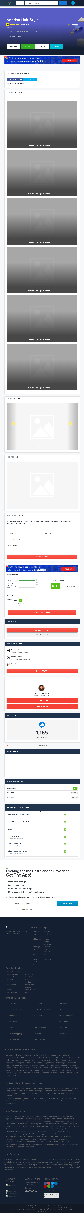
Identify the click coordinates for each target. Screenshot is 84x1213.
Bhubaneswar (18, 1068)
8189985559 (31, 1190)
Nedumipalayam (34, 1136)
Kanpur (64, 1057)
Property (19, 1165)
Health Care (56, 1165)
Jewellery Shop (39, 1167)
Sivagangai (16, 1098)
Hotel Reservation (14, 972)
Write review (12, 545)
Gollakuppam (23, 1124)
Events (35, 962)
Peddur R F (52, 1139)
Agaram (9, 1116)
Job (35, 1021)
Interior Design (67, 1165)
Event (61, 1009)
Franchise (47, 959)
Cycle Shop (64, 1167)
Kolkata (66, 1055)
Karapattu (54, 1126)
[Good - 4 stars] (20, 528)
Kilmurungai (10, 1129)
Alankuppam (54, 1116)
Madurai (37, 1070)
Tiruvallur (26, 1101)
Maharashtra (25, 1060)
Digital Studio (52, 1167)
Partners (37, 1034)
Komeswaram (21, 1129)
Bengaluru (10, 1055)
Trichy (8, 1065)
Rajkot (20, 1073)
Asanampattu (17, 1119)
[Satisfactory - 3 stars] (16, 528)
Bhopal (8, 1068)
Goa (34, 1057)
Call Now (42, 46)
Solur (68, 1141)
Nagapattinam (11, 1093)
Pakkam (45, 1136)
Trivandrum (36, 1073)
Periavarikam (63, 1139)
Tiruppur (18, 1101)
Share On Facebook (15, 79)
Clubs (76, 1165)
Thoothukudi (50, 1098)
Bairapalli (28, 1119)
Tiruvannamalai (37, 1101)
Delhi (36, 1055)
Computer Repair (21, 1159)
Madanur (53, 1131)
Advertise (36, 949)
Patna (75, 1070)
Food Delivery (12, 974)
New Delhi (35, 1060)
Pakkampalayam (56, 1136)
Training (51, 1162)
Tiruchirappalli (61, 1098)
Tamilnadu (10, 1063)
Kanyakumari (22, 1091)
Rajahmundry (11, 1073)
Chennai (18, 1055)
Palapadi (67, 1136)
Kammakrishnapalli (13, 1126)
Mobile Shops (9, 1165)
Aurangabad (73, 1065)
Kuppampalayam (25, 1131)
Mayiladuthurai (67, 1091)
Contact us (37, 934)
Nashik (61, 1070)
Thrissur (27, 1073)
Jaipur (58, 1057)
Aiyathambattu (42, 1116)
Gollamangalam (36, 1124)
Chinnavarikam (58, 1121)
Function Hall (61, 1162)
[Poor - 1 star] (9, 528)
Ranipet (9, 1096)
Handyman (11, 984)
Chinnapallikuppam (44, 1121)
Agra (48, 1065)
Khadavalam (74, 1126)
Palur (34, 1139)
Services (47, 931)
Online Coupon (40, 1028)
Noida (42, 1065)
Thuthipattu (10, 1147)
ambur (20, 1075)
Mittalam (58, 1134)
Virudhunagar (11, 1103)
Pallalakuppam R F (13, 1139)
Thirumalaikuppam (52, 1144)
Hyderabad (52, 1055)
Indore (57, 1068)
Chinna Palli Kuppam (27, 1121)
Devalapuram (71, 1121)
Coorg (29, 1057)
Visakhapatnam (66, 1073)
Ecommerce (12, 992)
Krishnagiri (38, 1091)
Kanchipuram (11, 1091)
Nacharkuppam (69, 1134)
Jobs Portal (29, 977)
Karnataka (21, 1057)
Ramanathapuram (68, 1093)
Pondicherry (45, 1060)
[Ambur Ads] (42, 60)
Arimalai (70, 1116)
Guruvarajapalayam (51, 1124)
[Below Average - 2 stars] (12, 528)
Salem (8, 1098)
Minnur (51, 1134)
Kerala (71, 1057)
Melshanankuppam (39, 1134)
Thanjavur (34, 1098)
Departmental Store (24, 1167)
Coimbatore (28, 1055)
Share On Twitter (30, 79)
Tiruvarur (48, 1101)
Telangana (20, 1063)
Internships (13, 1021)
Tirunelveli (72, 1098)
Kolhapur (20, 1070)
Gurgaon (15, 1065)
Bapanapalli (37, 1119)
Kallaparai (73, 1124)
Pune (60, 1055)
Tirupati (28, 1063)
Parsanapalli (42, 1139)
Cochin (45, 1068)
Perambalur (44, 1093)
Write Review (14, 46)
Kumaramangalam (72, 1129)
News (46, 962)
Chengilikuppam (12, 1121)
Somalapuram (11, 1144)
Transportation (73, 1162)
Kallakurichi (75, 1088)
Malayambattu (64, 1131)
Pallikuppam (25, 1139)
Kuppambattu (11, 1131)
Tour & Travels (45, 1165)
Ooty (14, 1075)
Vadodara (46, 1073)
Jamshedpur (11, 1070)
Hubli (51, 1068)
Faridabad (24, 1065)
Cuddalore (49, 1088)
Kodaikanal (48, 1091)
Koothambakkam (49, 1129)
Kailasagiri (64, 1124)
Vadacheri (21, 1147)
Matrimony (29, 974)
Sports (35, 1165)
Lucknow (15, 1060)
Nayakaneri (22, 1136)
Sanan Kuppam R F (44, 1141)
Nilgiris (30, 1093)
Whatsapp (28, 46)
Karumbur (63, 1126)
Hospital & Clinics (10, 1162)
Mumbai (43, 1055)
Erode (8, 1075)
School (27, 992)
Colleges (42, 1159)
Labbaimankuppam (40, 1131)
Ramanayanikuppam (27, 1141)
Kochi (78, 1057)
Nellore (68, 1070)
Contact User (42, 700)
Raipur (64, 1060)
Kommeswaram (35, 1129)
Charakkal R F (69, 1119)
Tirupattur (10, 1101)
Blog (34, 964)
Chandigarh (36, 1068)
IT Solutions (8, 1159)
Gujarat (41, 1057)
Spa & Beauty (39, 1040)
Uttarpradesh (38, 1063)
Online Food (63, 1028)
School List (63, 1034)
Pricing (46, 957)
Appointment (42, 706)
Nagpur (54, 1070)
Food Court (28, 1165)
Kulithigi (60, 1129)
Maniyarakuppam (12, 1134)
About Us (36, 931)
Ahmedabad (11, 1057)
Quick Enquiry (42, 671)
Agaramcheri (19, 1116)
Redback (61, 1206)
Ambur (63, 1116)
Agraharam (29, 1116)
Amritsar (64, 1065)
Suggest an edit (42, 630)
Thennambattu (24, 1144)
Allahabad (55, 1065)
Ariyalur (8, 1088)
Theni (41, 1098)
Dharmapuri (58, 1088)
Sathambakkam (59, 1141)
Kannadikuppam (43, 1126)
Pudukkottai (55, 1093)
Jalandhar (65, 1068)
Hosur (76, 1073)
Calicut (27, 1068)
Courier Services (15, 1009)
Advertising (74, 1167)
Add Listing (37, 939)
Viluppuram (64, 1101)
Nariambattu (11, 1136)
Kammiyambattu (28, 1126)
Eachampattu (11, 1124)
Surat (70, 1060)
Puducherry (56, 1060)
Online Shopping (15, 1034)
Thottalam (74, 1144)
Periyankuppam (12, 1141)
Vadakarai (30, 1147)
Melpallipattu (26, 1134)
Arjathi (8, 1119)
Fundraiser (38, 1015)
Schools (33, 1159)
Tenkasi (25, 1098)
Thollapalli (64, 1144)
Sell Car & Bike (14, 1040)
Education (28, 972)
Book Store (38, 1003)
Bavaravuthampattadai (53, 1119)
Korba (8, 1060)
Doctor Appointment (42, 1009)
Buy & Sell (12, 1003)
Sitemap (47, 954)
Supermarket (9, 1167)
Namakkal (22, 1093)
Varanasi (54, 1073)
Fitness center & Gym (70, 1159)
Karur (31, 1091)
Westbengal (60, 1063)
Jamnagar (75, 1068)
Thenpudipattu (37, 1144)
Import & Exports (54, 1159)
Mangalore (46, 1070)
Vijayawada (49, 1063)
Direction (74, 25)
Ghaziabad (34, 1065)
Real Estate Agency (39, 1162)
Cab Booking (64, 1003)
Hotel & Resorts (25, 1162)
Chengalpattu (18, 1088)
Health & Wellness (66, 1015)
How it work (37, 959)
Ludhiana (29, 1070)
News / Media (30, 990)
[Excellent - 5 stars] (23, 528)
